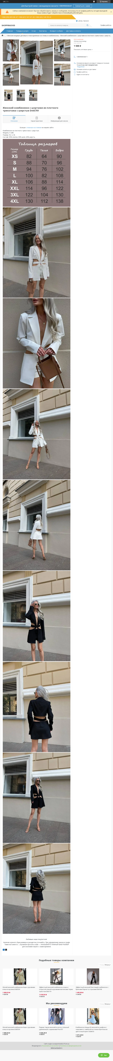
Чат (105, 1055)
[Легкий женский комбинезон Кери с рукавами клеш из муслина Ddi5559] (20, 976)
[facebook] (4, 950)
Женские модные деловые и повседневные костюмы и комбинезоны (33, 36)
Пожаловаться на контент (50, 1046)
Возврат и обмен (56, 31)
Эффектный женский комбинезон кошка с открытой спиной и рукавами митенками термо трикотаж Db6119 (56, 989)
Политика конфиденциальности (70, 1046)
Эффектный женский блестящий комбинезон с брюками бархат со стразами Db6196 (92, 988)
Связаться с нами (82, 6)
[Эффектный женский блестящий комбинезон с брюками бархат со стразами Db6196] (93, 976)
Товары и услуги (22, 31)
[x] (6, 950)
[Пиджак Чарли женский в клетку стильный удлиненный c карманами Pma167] (56, 1016)
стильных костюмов (33, 127)
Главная (10, 31)
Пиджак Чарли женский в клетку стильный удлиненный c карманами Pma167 (54, 1028)
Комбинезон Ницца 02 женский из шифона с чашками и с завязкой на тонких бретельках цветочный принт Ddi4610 (91, 1029)
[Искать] (87, 25)
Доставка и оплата (73, 31)
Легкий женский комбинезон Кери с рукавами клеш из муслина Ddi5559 (19, 988)
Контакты (43, 31)
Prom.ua (66, 1044)
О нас (34, 31)
